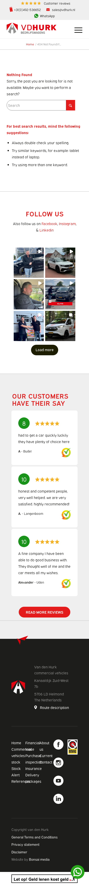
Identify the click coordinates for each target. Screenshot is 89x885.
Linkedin (46, 229)
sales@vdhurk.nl (63, 9)
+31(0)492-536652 (27, 9)
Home (16, 742)
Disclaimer (19, 851)
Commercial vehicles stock (21, 755)
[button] (29, 263)
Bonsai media (39, 859)
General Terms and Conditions (34, 837)
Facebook (49, 223)
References (20, 781)
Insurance (33, 768)
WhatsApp (47, 16)
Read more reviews (44, 612)
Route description (54, 707)
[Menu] (76, 29)
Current (45, 755)
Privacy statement (25, 844)
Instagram (67, 223)
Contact (45, 761)
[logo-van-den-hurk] (37, 29)
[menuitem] (46, 3)
